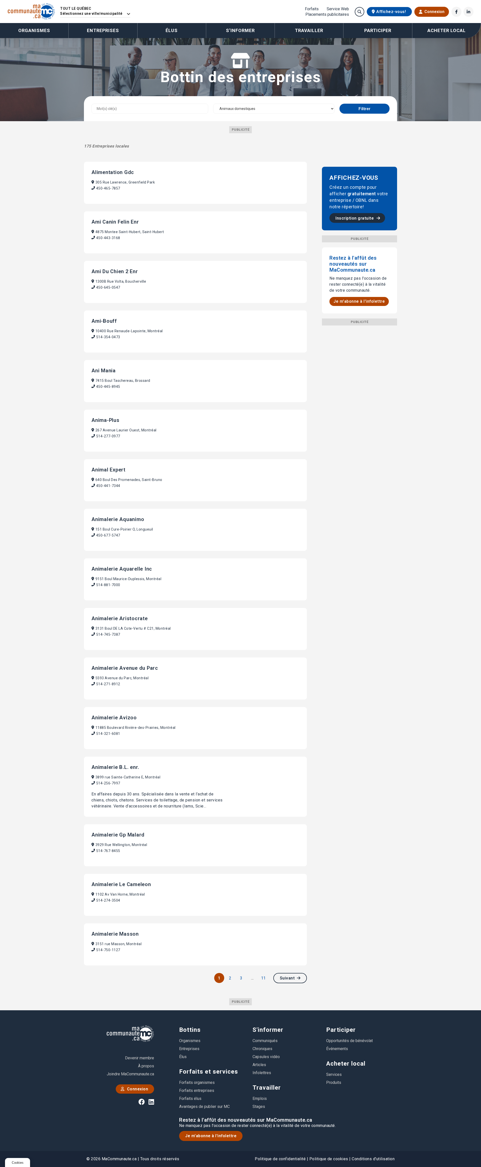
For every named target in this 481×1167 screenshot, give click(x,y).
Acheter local (346, 1063)
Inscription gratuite (355, 218)
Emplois (260, 1098)
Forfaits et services (208, 1071)
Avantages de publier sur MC (204, 1106)
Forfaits (312, 9)
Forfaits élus (190, 1098)
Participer (341, 1029)
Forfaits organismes (197, 1082)
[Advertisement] (359, 400)
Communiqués (265, 1040)
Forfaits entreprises (196, 1090)
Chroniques (262, 1048)
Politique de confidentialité (280, 1158)
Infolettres (262, 1072)
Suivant (288, 978)
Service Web (338, 9)
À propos (146, 1066)
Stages (259, 1106)
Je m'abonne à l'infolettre (359, 301)
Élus (172, 30)
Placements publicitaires (327, 15)
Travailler (267, 1087)
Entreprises (103, 30)
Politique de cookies (328, 1158)
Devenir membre (139, 1058)
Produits (333, 1082)
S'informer (268, 1029)
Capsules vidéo (266, 1056)
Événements (337, 1048)
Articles (259, 1064)
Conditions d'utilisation (373, 1158)
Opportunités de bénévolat (349, 1040)
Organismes (34, 30)
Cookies (18, 1162)
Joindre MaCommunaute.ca (130, 1074)
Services (334, 1074)
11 (263, 978)
